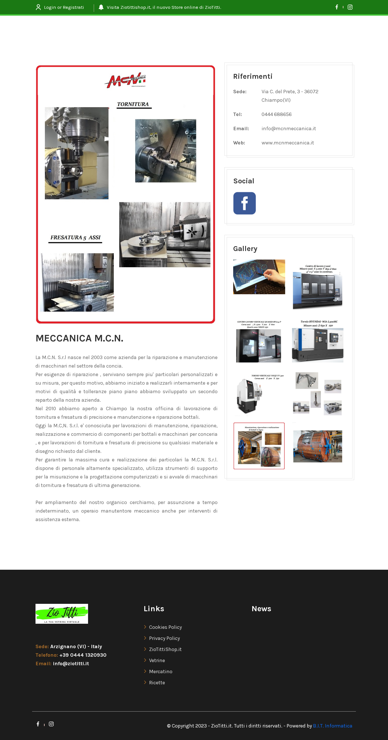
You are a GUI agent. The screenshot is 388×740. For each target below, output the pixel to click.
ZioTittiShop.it (165, 649)
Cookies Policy (165, 627)
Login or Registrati (64, 7)
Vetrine (157, 660)
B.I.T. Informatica (332, 726)
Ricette (157, 682)
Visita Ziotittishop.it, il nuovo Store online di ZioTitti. (164, 7)
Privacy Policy (164, 638)
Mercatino (160, 671)
